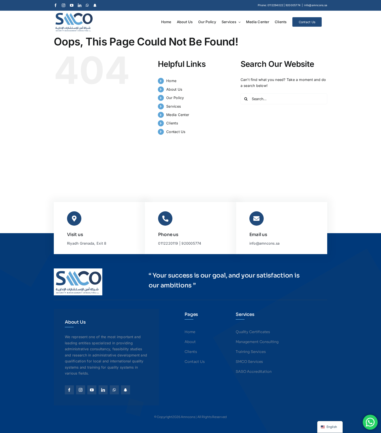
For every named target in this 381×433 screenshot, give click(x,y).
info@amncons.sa (315, 5)
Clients (172, 123)
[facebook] (69, 389)
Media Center (177, 114)
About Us (174, 89)
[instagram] (80, 389)
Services (173, 106)
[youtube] (91, 389)
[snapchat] (125, 389)
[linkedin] (103, 389)
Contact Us (175, 131)
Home (171, 81)
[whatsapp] (114, 389)
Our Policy (175, 98)
